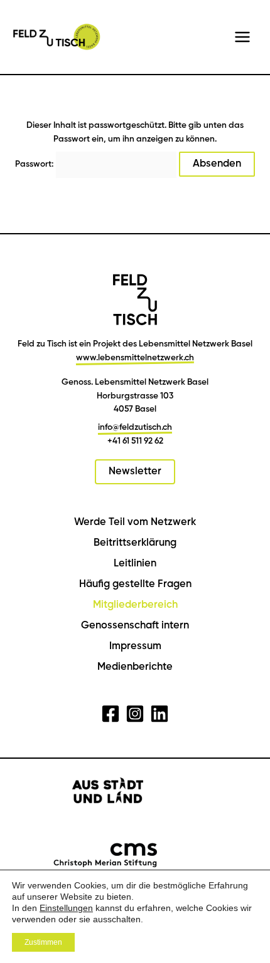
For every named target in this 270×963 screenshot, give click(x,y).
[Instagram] (135, 713)
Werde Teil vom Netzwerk (135, 522)
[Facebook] (110, 713)
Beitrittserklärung (135, 543)
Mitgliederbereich (135, 605)
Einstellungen (66, 908)
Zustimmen (43, 942)
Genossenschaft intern (135, 625)
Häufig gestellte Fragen (135, 584)
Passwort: (35, 164)
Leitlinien (135, 563)
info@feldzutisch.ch (135, 427)
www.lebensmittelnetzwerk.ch (135, 357)
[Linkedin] (159, 713)
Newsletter (135, 471)
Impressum (135, 646)
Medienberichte (135, 667)
